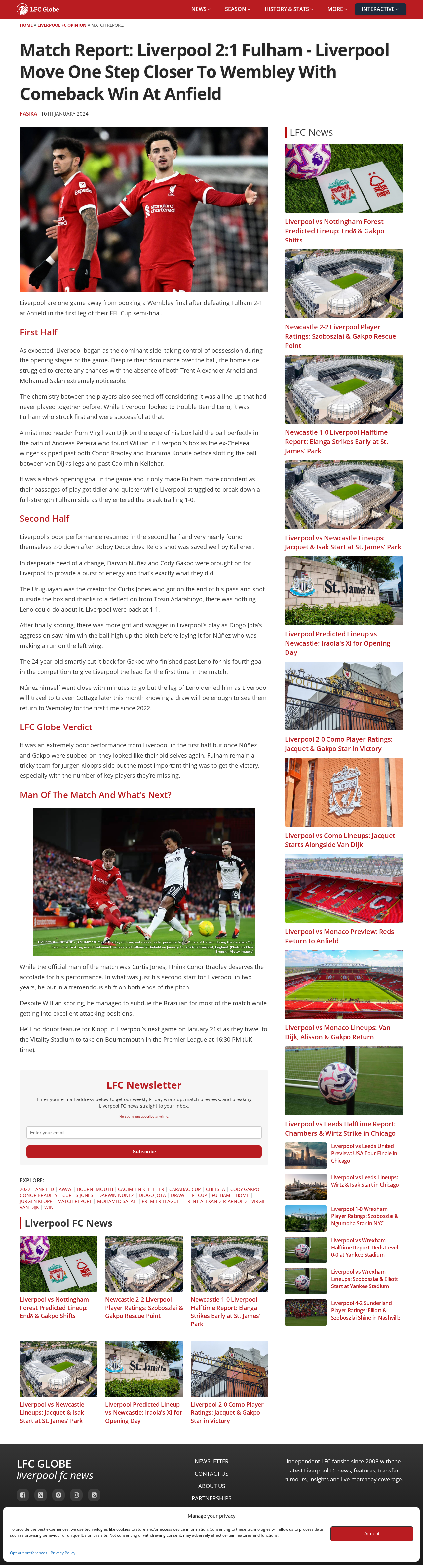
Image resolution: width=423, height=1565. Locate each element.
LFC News (311, 132)
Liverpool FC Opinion (62, 25)
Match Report (75, 1201)
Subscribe (144, 1151)
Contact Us (211, 1473)
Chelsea (215, 1189)
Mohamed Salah (117, 1201)
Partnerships (211, 1498)
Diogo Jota (152, 1195)
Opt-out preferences (28, 1553)
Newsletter (212, 1461)
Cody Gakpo (244, 1189)
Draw (177, 1195)
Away (65, 1189)
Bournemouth (95, 1189)
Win (49, 1207)
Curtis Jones (77, 1195)
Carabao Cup (185, 1189)
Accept (371, 1533)
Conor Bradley (39, 1195)
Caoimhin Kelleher (141, 1189)
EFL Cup (198, 1195)
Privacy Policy (63, 1553)
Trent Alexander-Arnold (216, 1201)
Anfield (44, 1189)
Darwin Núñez (116, 1195)
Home (26, 25)
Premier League (160, 1201)
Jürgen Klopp (36, 1201)
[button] (201, 9)
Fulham (221, 1195)
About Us (211, 1486)
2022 (25, 1189)
